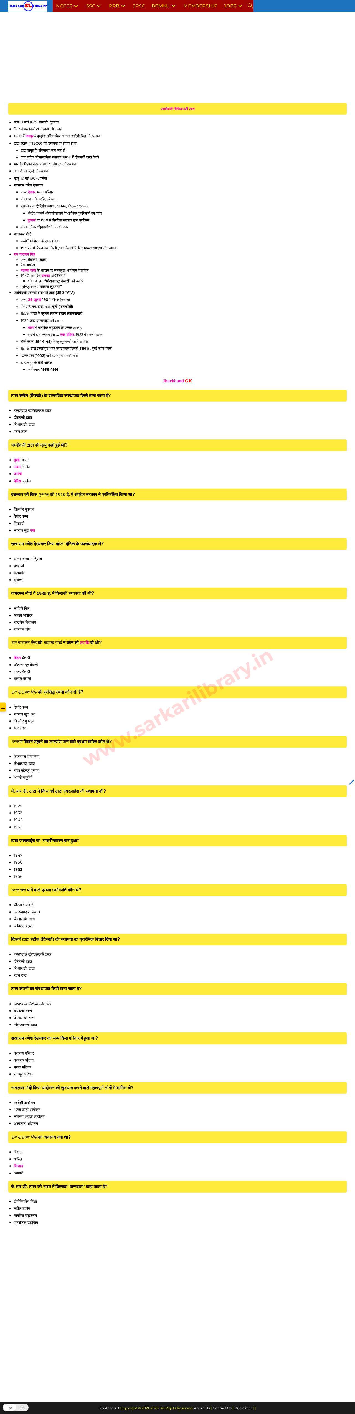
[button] (16, 1407)
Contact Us (222, 1408)
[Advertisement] (174, 62)
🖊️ (351, 782)
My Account (109, 1408)
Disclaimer (243, 1408)
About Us (202, 1408)
